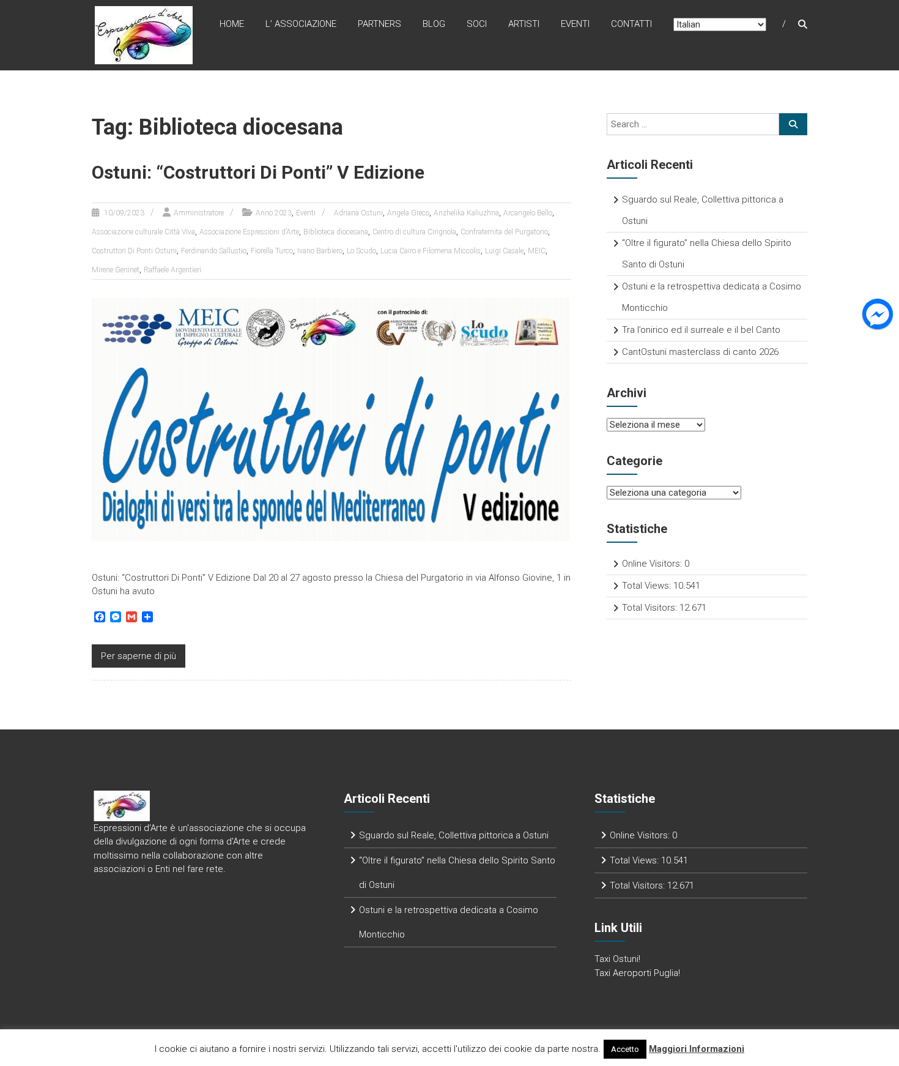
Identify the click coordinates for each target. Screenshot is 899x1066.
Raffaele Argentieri (172, 270)
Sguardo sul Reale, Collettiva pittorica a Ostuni (454, 835)
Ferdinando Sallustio (213, 251)
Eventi (575, 23)
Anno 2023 (274, 213)
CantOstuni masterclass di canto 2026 (700, 351)
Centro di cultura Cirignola (414, 232)
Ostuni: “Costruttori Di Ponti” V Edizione (258, 172)
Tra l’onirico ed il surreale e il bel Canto (701, 329)
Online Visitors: (653, 563)
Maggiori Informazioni (696, 1048)
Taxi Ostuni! (617, 958)
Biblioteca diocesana (335, 232)
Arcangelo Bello (527, 213)
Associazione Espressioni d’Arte (249, 232)
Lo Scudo (361, 251)
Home (232, 23)
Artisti (523, 23)
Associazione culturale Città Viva (143, 232)
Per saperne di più (138, 656)
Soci (477, 23)
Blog (434, 23)
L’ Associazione (300, 23)
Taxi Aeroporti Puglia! (637, 972)
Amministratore (199, 213)
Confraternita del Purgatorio (504, 232)
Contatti (631, 23)
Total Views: (647, 585)
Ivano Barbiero (319, 251)
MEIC (537, 251)
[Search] (793, 124)
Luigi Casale (504, 251)
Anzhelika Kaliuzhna (466, 213)
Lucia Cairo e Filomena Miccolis (430, 251)
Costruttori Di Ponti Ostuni (134, 251)
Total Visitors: (650, 607)
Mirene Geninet (115, 270)
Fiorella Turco (272, 251)
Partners (379, 23)
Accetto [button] (625, 1049)
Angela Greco (408, 213)
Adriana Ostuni (358, 213)
